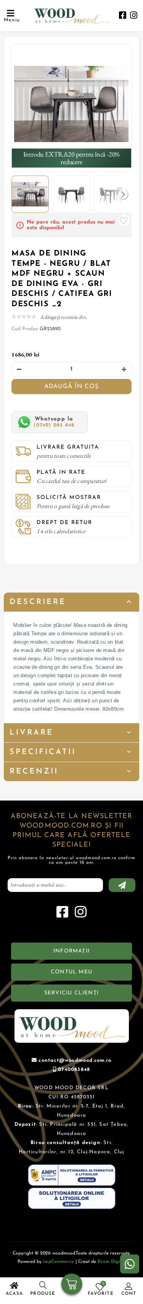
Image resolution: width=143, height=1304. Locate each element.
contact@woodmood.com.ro (75, 1060)
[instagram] (133, 16)
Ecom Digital (111, 1261)
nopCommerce (58, 1261)
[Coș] (71, 1285)
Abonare (122, 885)
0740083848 (74, 1069)
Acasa (14, 1293)
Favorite (124, 220)
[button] (123, 194)
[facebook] (122, 16)
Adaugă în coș (71, 387)
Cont (129, 1293)
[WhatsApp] (129, 1264)
